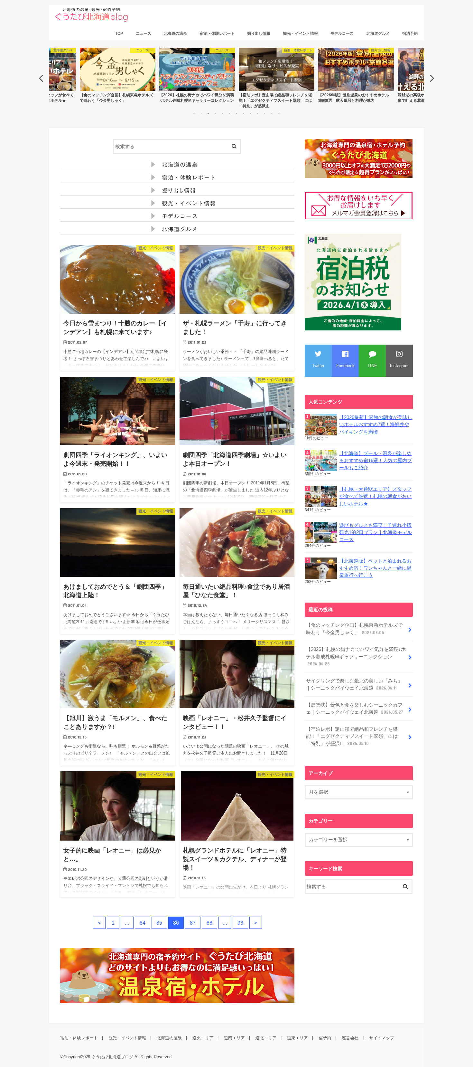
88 (209, 923)
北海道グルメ (378, 33)
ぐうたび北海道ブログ (112, 1056)
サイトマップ (381, 1038)
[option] (117, 75)
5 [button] (222, 113)
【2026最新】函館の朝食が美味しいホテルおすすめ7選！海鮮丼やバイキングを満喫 (375, 424)
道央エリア (202, 1038)
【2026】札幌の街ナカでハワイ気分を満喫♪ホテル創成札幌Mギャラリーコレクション (356, 656)
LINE (372, 365)
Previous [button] (40, 77)
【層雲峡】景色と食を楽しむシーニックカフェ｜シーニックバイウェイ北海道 (354, 708)
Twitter (318, 365)
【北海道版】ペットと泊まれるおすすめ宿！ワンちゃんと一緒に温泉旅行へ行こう (375, 568)
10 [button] (258, 113)
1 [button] (194, 113)
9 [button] (250, 113)
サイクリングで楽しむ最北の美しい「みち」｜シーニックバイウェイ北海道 (354, 684)
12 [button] (272, 113)
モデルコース (342, 33)
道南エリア (234, 1038)
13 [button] (279, 113)
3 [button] (208, 113)
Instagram (399, 365)
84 (142, 923)
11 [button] (265, 113)
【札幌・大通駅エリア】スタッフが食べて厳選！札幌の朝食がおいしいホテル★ (375, 496)
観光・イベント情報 (300, 33)
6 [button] (229, 113)
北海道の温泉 (175, 33)
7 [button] (236, 113)
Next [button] (432, 77)
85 (159, 923)
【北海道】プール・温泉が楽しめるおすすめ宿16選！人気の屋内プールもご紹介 (375, 460)
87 (193, 923)
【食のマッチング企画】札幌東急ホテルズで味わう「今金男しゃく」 (354, 629)
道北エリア (265, 1038)
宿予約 (325, 1038)
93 (240, 923)
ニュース (143, 33)
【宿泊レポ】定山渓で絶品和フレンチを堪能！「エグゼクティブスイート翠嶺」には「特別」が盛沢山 (352, 736)
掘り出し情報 (258, 33)
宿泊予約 (410, 33)
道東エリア (297, 1038)
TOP (119, 33)
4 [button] (215, 113)
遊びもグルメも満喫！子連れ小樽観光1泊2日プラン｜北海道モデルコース (375, 532)
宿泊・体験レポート (217, 33)
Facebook (345, 365)
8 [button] (243, 113)
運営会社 (350, 1038)
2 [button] (201, 113)
